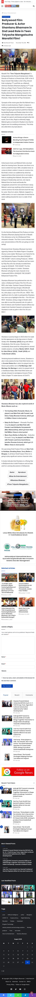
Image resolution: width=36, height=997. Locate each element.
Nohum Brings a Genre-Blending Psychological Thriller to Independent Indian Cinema (23, 140)
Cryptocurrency (14, 918)
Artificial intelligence (13, 914)
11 (8, 954)
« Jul (2, 971)
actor (12, 472)
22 (27, 958)
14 (22, 954)
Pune (11, 930)
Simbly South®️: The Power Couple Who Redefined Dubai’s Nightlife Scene (18, 502)
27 (18, 962)
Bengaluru (29, 914)
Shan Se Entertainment (18, 476)
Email (3, 664)
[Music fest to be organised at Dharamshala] (27, 602)
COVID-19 (5, 918)
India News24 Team (8, 42)
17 (3, 958)
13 (18, 954)
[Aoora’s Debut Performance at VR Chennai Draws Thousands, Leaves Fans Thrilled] (27, 577)
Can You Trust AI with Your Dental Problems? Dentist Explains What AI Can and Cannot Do (22, 732)
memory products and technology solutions (13, 927)
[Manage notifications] (31, 992)
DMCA (28, 981)
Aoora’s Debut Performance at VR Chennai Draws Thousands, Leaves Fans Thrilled (25, 587)
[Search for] (34, 7)
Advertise (15, 981)
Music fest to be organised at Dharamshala (24, 610)
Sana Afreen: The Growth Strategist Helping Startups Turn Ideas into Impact (22, 756)
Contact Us (22, 981)
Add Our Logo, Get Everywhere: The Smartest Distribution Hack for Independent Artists (23, 151)
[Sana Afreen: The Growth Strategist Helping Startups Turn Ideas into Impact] (7, 757)
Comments (29, 695)
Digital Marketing (25, 918)
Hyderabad (20, 921)
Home (5, 13)
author (22, 914)
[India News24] (12, 6)
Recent (17, 695)
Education (5, 921)
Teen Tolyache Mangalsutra (18, 484)
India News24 (30, 978)
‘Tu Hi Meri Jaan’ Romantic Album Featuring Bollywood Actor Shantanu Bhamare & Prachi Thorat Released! (8, 588)
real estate (17, 930)
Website (3, 671)
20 (18, 958)
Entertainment (12, 13)
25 (8, 962)
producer (22, 472)
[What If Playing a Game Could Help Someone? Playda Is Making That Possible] (6, 901)
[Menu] (2, 7)
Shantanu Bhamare (18, 480)
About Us (8, 981)
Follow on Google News (22, 984)
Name (3, 657)
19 (13, 958)
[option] (18, 500)
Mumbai (29, 927)
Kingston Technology (7, 924)
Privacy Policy (10, 984)
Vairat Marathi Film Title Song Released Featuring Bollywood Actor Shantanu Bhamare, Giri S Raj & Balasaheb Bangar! (8, 612)
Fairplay (12, 921)
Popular (5, 695)
